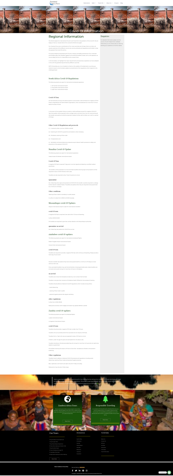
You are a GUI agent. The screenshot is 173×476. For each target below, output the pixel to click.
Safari (93, 3)
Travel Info (100, 3)
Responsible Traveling (105, 406)
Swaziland (79, 453)
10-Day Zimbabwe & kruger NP (56, 450)
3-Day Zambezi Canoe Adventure (56, 439)
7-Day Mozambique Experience (56, 443)
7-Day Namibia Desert (54, 448)
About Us (109, 3)
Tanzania (79, 451)
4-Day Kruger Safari (53, 441)
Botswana (79, 449)
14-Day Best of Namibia (54, 452)
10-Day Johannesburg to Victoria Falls (57, 446)
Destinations (87, 3)
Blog (121, 3)
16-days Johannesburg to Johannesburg (58, 454)
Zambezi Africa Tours (67, 406)
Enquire (116, 3)
